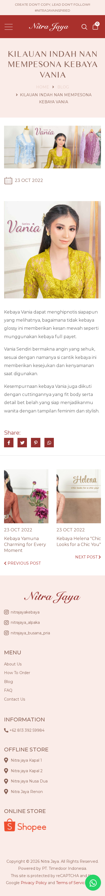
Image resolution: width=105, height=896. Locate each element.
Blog (63, 87)
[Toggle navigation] (9, 26)
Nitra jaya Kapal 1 (26, 760)
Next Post (87, 557)
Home (42, 87)
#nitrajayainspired (52, 10)
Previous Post (23, 563)
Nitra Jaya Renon (27, 791)
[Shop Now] (95, 26)
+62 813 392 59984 (26, 730)
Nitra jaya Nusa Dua (29, 781)
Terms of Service (71, 882)
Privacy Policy (34, 882)
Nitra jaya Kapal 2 (27, 770)
